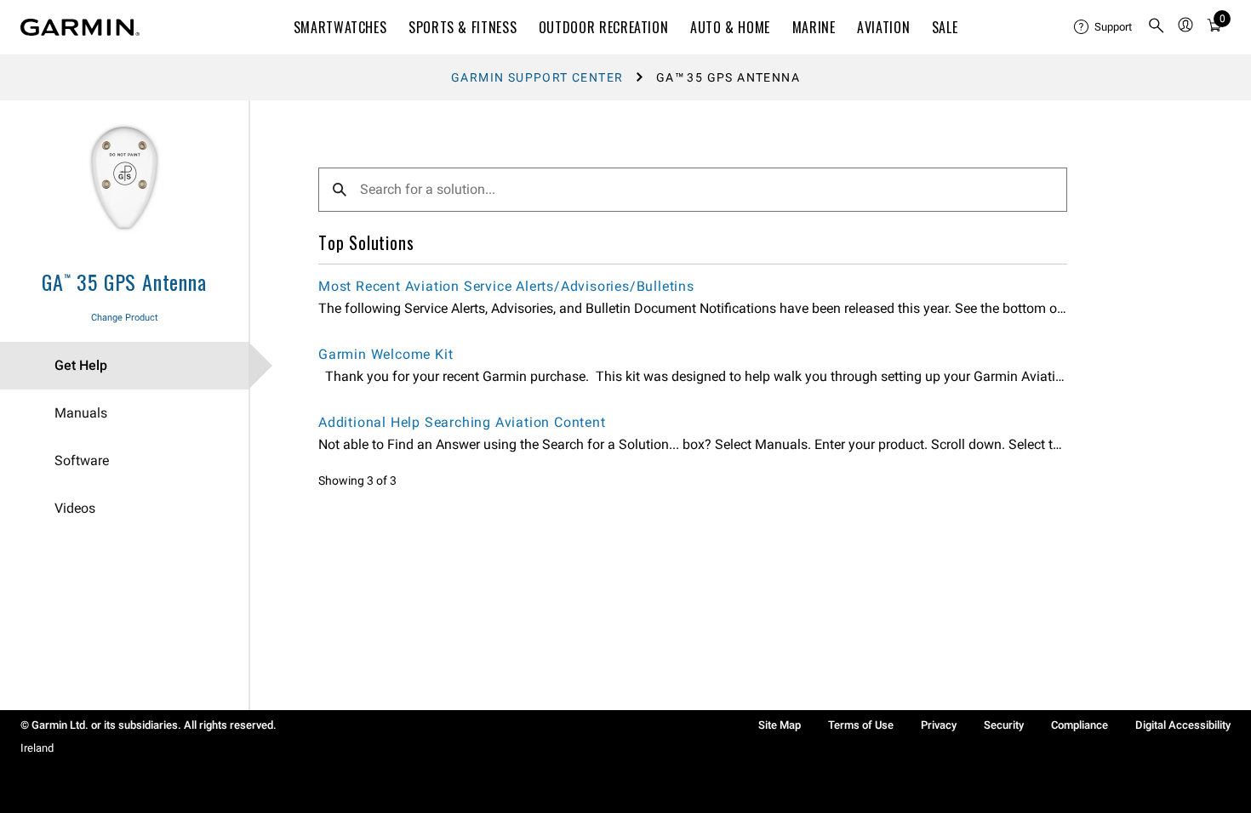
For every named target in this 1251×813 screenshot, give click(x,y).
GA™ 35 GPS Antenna (124, 281)
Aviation (883, 27)
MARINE (814, 27)
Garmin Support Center (537, 77)
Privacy (939, 725)
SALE (945, 27)
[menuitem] (1104, 27)
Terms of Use (861, 725)
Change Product (124, 317)
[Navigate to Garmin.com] (80, 27)
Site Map (779, 725)
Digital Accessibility (1183, 725)
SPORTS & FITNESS (462, 27)
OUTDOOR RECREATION (604, 27)
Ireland (37, 748)
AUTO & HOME (730, 27)
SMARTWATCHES (340, 27)
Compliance (1079, 725)
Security (1004, 725)
